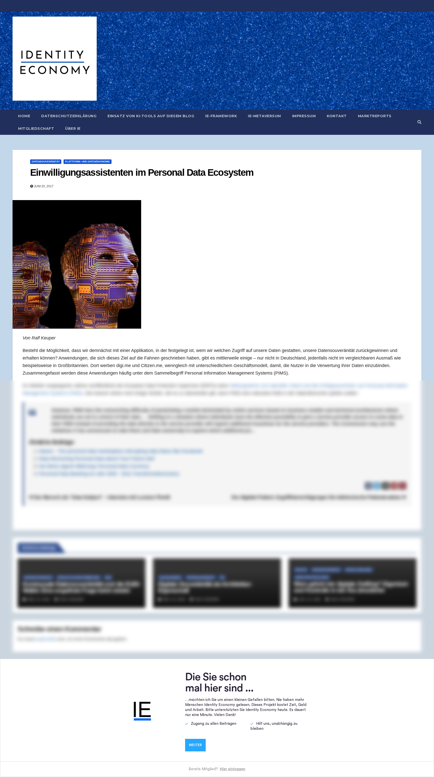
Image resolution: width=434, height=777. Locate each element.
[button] (419, 122)
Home (24, 116)
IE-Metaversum (264, 116)
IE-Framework (221, 116)
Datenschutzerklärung (68, 116)
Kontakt (337, 116)
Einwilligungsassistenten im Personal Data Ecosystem (141, 172)
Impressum (304, 116)
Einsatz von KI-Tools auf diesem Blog (150, 116)
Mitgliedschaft (36, 128)
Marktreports (375, 116)
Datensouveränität (46, 161)
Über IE (73, 128)
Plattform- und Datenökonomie (87, 161)
